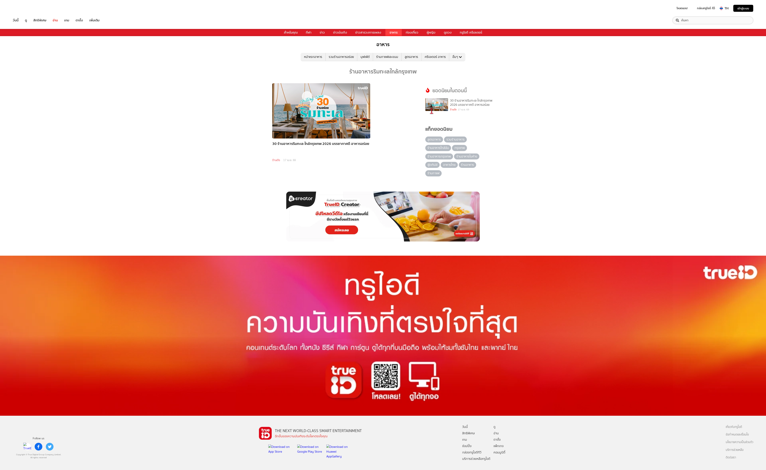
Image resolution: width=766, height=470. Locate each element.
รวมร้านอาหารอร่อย (341, 56)
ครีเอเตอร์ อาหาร (435, 56)
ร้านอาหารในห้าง (466, 156)
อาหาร (394, 32)
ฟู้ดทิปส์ (432, 164)
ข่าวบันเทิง (340, 32)
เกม (66, 20)
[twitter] (50, 447)
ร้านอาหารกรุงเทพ (439, 156)
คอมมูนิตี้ (499, 452)
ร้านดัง (276, 160)
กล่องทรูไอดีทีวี (471, 452)
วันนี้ (16, 20)
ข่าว (322, 32)
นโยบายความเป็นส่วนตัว (739, 442)
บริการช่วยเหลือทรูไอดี (476, 458)
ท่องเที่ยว (412, 32)
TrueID (25, 8)
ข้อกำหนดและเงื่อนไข (737, 434)
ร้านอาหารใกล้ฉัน (438, 147)
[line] (27, 447)
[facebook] (38, 447)
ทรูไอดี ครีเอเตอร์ (471, 32)
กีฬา (308, 32)
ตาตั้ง (79, 20)
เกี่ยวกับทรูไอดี (734, 427)
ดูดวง (448, 32)
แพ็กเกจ (499, 446)
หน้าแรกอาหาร (313, 56)
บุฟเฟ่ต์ (365, 56)
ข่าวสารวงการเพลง (368, 32)
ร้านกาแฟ (433, 173)
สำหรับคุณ (291, 32)
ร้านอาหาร (467, 164)
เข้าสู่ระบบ (743, 8)
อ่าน (55, 20)
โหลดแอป (682, 8)
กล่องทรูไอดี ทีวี (706, 8)
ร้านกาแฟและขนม (387, 56)
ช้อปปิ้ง (467, 446)
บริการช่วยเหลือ (734, 450)
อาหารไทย (449, 164)
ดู (26, 20)
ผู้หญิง (431, 32)
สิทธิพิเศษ (39, 20)
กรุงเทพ (459, 147)
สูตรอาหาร (411, 56)
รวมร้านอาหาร (455, 139)
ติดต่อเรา (731, 457)
